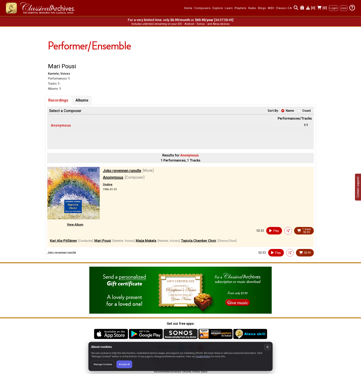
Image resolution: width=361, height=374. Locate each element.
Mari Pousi (102, 241)
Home (188, 8)
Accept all (124, 364)
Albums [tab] (81, 100)
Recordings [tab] (58, 100)
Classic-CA (284, 8)
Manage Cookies (103, 364)
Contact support (358, 187)
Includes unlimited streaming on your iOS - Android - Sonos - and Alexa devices (180, 24)
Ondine (107, 184)
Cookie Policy (203, 356)
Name (290, 110)
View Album (75, 224)
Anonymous (61, 125)
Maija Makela (146, 241)
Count (306, 110)
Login (333, 8)
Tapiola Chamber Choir (198, 241)
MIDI (271, 8)
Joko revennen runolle (122, 170)
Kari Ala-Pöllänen (63, 241)
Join (344, 8)
